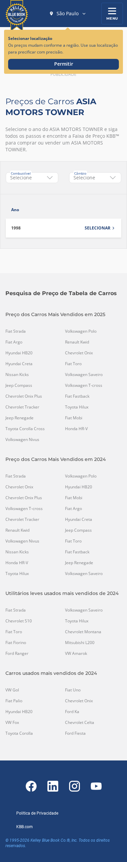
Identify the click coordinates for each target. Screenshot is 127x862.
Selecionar (97, 228)
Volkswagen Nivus (22, 439)
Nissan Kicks (17, 374)
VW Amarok (76, 653)
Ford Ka (72, 711)
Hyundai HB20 (19, 353)
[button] (67, 13)
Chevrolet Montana (83, 632)
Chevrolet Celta (79, 722)
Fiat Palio (13, 701)
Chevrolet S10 (18, 621)
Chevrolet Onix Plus (23, 396)
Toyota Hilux (76, 407)
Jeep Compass (18, 385)
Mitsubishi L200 (79, 642)
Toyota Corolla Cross (25, 429)
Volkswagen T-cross (83, 385)
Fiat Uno (73, 690)
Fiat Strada (15, 331)
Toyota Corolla (19, 733)
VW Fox (12, 722)
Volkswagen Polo (81, 331)
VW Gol (12, 690)
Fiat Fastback (77, 396)
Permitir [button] (63, 64)
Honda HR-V (76, 429)
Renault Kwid (77, 342)
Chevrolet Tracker (22, 407)
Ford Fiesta (75, 733)
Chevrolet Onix (79, 353)
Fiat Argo (13, 342)
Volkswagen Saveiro (84, 374)
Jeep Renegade (19, 418)
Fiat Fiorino (15, 642)
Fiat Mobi (73, 418)
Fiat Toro (73, 364)
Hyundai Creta (19, 364)
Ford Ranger (16, 653)
